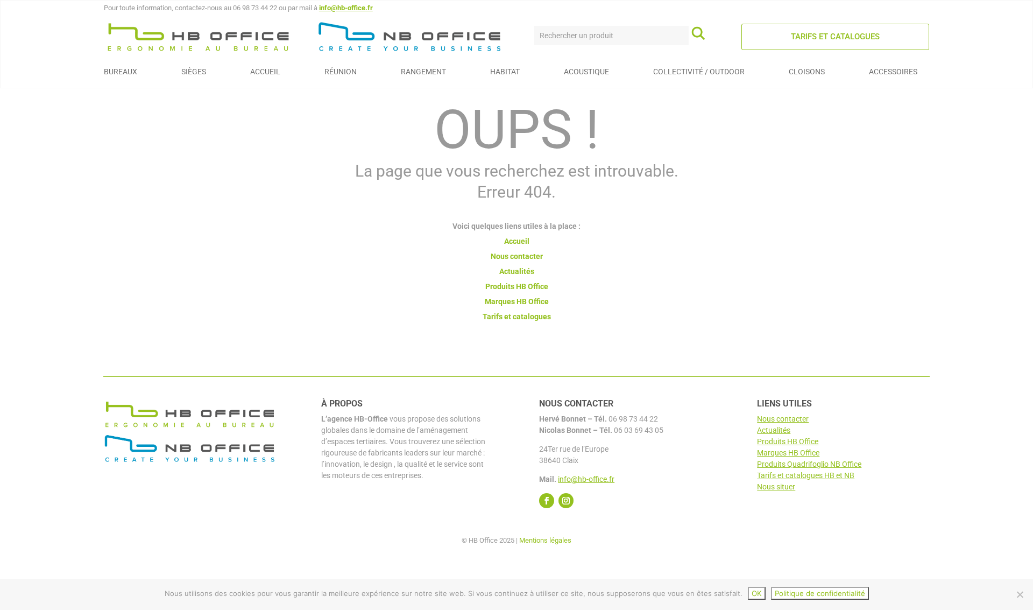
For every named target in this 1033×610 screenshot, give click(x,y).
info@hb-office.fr (346, 8)
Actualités (516, 271)
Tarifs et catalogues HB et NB (805, 475)
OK (757, 593)
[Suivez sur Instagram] (566, 500)
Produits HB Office (516, 286)
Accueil (516, 241)
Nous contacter (517, 256)
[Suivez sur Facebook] (546, 500)
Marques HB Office (517, 301)
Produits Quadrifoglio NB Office (809, 464)
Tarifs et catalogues (835, 36)
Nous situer (776, 486)
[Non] (1019, 594)
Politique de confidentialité (820, 593)
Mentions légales (545, 540)
